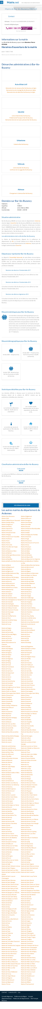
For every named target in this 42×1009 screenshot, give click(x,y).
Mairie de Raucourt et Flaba (10, 846)
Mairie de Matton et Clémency (10, 785)
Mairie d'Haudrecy (7, 699)
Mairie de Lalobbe (7, 740)
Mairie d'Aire (5, 518)
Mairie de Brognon (26, 589)
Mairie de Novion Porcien (28, 821)
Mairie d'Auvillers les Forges (10, 547)
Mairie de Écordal (7, 640)
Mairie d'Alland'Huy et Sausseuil (11, 520)
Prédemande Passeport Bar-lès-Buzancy (21, 118)
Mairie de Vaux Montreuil (9, 953)
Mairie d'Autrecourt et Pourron (30, 543)
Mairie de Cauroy (26, 594)
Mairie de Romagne (26, 736)
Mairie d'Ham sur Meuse (9, 691)
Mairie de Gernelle (26, 671)
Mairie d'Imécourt (26, 709)
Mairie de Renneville (27, 850)
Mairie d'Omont (25, 827)
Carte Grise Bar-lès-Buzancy (21, 168)
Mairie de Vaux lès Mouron (29, 949)
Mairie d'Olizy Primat (27, 825)
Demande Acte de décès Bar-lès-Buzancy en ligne (21, 92)
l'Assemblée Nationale (15, 257)
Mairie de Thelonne (7, 933)
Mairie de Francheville (27, 726)
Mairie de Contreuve (27, 620)
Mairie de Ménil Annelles (28, 787)
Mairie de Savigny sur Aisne (9, 899)
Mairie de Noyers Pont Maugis (29, 823)
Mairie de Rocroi (6, 858)
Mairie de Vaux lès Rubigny (29, 951)
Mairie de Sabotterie (7, 738)
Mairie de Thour (25, 752)
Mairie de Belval (6, 565)
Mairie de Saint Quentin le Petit (30, 886)
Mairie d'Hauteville (7, 701)
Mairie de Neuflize (7, 811)
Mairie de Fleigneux (7, 659)
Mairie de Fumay (26, 669)
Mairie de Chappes (26, 602)
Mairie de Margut (26, 779)
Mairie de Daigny (6, 628)
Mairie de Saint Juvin (27, 870)
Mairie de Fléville (26, 659)
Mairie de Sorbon (26, 917)
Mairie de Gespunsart (8, 673)
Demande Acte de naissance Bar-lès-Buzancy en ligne (21, 88)
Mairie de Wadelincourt (27, 976)
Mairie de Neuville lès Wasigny (10, 736)
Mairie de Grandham (27, 681)
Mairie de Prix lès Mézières (9, 837)
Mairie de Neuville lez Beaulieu (29, 815)
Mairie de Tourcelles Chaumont (11, 941)
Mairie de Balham (7, 553)
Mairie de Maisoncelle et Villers (10, 772)
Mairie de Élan (25, 640)
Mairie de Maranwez (27, 774)
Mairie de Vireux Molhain (28, 970)
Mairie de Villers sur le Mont (29, 968)
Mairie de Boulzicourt (27, 579)
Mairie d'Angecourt (7, 524)
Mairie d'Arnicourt (7, 530)
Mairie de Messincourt (8, 791)
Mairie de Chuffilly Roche (9, 616)
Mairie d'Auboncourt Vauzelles (10, 536)
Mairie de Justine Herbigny (9, 717)
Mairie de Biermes (7, 569)
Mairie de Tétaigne (26, 931)
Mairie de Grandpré (7, 683)
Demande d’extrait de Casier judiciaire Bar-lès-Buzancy (21, 120)
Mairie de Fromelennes (27, 667)
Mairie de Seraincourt (27, 905)
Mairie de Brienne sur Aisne (9, 587)
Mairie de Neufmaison (27, 811)
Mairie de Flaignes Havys (28, 656)
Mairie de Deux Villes (27, 756)
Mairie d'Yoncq (6, 984)
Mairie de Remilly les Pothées (10, 850)
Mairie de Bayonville (27, 557)
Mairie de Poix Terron (8, 833)
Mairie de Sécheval (7, 901)
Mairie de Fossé (6, 665)
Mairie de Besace (6, 722)
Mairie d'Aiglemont (26, 516)
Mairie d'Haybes (6, 703)
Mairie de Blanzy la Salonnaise (29, 573)
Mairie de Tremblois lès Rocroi (29, 945)
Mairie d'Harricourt (26, 697)
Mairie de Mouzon (26, 807)
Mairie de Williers (26, 982)
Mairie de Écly (25, 638)
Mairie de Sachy (25, 862)
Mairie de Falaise (6, 654)
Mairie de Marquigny (27, 781)
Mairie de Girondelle (27, 673)
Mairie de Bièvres (26, 569)
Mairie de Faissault (26, 652)
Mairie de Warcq (25, 978)
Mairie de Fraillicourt (27, 665)
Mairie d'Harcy (25, 695)
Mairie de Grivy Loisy (27, 683)
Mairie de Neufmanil (7, 813)
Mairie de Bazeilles (7, 559)
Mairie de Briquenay (7, 589)
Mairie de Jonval (6, 715)
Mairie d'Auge (25, 539)
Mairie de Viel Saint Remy (28, 957)
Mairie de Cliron (6, 618)
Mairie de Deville (6, 630)
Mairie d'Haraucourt (7, 695)
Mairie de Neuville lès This (9, 815)
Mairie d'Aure (5, 541)
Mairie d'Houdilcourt (8, 707)
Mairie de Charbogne (8, 604)
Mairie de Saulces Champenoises (30, 892)
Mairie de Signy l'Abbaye (9, 911)
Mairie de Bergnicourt (8, 567)
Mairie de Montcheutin (27, 797)
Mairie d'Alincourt (26, 518)
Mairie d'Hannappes (27, 691)
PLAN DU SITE (12, 992)
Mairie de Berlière (26, 719)
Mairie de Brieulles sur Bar (28, 587)
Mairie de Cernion (7, 596)
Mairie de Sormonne (27, 919)
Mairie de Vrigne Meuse (8, 976)
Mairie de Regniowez (27, 846)
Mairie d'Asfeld (25, 532)
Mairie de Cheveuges (8, 612)
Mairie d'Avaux (6, 549)
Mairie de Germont (7, 671)
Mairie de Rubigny (26, 860)
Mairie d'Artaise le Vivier (8, 532)
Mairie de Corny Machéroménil (30, 622)
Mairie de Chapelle (26, 722)
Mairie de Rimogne (7, 856)
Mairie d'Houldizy (26, 707)
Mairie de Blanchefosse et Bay (10, 573)
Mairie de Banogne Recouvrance (11, 555)
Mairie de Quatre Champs (9, 842)
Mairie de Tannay (26, 929)
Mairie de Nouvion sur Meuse (29, 819)
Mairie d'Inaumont (7, 711)
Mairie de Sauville (26, 897)
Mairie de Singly (25, 913)
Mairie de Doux (25, 634)
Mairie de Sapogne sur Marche (10, 892)
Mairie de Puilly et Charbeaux (29, 837)
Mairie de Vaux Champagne (29, 947)
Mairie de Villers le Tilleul (28, 964)
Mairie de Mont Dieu (7, 752)
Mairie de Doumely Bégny (9, 634)
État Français (34, 998)
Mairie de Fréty (25, 750)
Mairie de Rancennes (27, 844)
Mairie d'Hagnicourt (7, 689)
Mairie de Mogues (26, 791)
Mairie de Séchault (26, 899)
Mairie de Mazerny (7, 787)
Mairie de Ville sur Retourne (10, 962)
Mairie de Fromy (6, 669)
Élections (4, 1000)
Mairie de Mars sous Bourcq (10, 783)
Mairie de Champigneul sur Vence (11, 600)
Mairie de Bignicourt (7, 571)
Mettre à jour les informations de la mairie (12, 54)
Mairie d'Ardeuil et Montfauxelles (30, 528)
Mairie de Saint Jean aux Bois (10, 870)
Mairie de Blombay (7, 575)
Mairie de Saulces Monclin (9, 894)
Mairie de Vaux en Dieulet (9, 949)
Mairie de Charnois (26, 606)
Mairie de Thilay (6, 935)
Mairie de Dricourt (7, 638)
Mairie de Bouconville (27, 577)
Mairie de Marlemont (8, 781)
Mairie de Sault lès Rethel (28, 894)
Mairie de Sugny (25, 921)
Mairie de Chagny (26, 596)
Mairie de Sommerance (27, 915)
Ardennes (37, 221)
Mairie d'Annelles (26, 524)
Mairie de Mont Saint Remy (9, 797)
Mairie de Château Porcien (9, 608)
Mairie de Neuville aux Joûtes (10, 732)
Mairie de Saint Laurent (27, 872)
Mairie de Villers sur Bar (8, 968)
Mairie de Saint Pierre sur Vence (30, 884)
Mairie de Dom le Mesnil (28, 630)
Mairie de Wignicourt (8, 982)
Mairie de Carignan (7, 594)
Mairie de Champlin (7, 602)
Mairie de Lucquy (26, 768)
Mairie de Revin (6, 854)
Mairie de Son (6, 917)
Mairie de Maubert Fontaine (29, 785)
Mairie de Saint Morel (27, 882)
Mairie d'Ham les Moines (28, 689)
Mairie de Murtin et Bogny (9, 809)
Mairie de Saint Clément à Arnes (11, 866)
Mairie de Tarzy (6, 931)
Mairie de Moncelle (7, 730)
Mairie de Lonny (6, 768)
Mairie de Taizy (6, 929)
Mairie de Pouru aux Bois (28, 833)
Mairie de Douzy (6, 636)
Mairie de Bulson (6, 591)
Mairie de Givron (6, 677)
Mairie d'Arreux (25, 530)
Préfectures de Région (20, 996)
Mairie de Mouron (7, 807)
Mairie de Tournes (7, 943)
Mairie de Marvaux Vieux (28, 783)
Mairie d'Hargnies (7, 697)
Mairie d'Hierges (25, 705)
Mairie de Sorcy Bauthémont (10, 919)
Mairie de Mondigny (27, 793)
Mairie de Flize (25, 661)
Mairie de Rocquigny (27, 856)
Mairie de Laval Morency (9, 748)
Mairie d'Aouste (25, 526)
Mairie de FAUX (25, 654)
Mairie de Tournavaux (27, 941)
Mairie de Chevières (26, 612)
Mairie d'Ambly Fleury (8, 522)
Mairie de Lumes (6, 770)
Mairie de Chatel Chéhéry (28, 608)
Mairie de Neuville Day (27, 813)
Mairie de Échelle (6, 719)
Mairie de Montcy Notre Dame (30, 799)
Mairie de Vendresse (7, 955)
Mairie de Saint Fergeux (8, 868)
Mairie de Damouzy (26, 628)
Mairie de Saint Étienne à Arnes (30, 866)
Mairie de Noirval (26, 817)
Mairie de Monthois (7, 803)
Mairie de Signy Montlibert (9, 913)
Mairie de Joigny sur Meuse (29, 713)
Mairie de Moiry (6, 793)
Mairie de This (6, 937)
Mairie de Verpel (25, 955)
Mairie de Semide (7, 903)
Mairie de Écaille (25, 717)
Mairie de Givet (6, 675)
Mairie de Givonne (26, 675)
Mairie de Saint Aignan (27, 864)
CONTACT (4, 992)
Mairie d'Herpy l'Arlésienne (9, 705)
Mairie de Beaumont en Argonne (30, 559)
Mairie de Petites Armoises (28, 760)
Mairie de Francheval (8, 667)
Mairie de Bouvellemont (28, 583)
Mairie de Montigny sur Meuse (30, 803)
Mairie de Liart (25, 762)
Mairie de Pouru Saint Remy (10, 835)
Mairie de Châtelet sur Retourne (30, 748)
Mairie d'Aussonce (26, 541)
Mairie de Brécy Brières (8, 585)
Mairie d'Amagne (26, 520)
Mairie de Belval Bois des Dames (30, 565)
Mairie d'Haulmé (26, 699)
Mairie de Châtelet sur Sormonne (11, 750)
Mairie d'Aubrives (26, 536)
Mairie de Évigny (6, 650)
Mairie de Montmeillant (28, 805)
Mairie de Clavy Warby (27, 616)
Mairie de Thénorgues (27, 933)
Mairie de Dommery (7, 632)
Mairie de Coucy (6, 624)
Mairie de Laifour (26, 738)
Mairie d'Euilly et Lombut (28, 648)
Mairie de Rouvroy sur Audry (10, 860)
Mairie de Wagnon (7, 978)
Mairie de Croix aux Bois (9, 724)
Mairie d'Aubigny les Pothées (29, 534)
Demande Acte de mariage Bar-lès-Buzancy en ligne (21, 90)
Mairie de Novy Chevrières (9, 823)
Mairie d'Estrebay (26, 642)
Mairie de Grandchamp (8, 681)
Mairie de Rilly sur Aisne (28, 854)
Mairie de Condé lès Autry (28, 618)
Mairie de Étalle (6, 646)
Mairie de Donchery (26, 632)
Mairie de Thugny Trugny (28, 937)
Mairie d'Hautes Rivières (28, 758)
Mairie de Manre (6, 774)
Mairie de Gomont (26, 679)
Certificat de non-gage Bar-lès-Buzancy (21, 170)
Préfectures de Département (21, 998)
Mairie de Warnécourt (8, 980)
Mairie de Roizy (25, 858)
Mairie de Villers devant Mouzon (11, 964)
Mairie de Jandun (6, 713)
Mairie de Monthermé (27, 801)
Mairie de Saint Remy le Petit (10, 888)
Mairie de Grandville (7, 728)
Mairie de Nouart (7, 819)
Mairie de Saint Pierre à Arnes (10, 884)
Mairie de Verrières (7, 957)
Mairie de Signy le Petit (27, 911)
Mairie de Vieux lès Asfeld (9, 959)
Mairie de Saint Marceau (9, 880)
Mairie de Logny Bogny (8, 766)
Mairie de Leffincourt (8, 754)
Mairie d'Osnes (6, 829)
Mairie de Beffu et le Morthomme (11, 561)
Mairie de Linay (6, 764)
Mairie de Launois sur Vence (29, 746)
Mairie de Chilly (6, 614)
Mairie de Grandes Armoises (10, 758)
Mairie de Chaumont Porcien (10, 610)
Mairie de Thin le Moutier (28, 935)
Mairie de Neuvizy (7, 817)
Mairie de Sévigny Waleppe (29, 909)
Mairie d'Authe (6, 543)
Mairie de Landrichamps (9, 746)
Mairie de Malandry (26, 772)
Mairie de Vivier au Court (28, 972)
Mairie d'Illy (5, 709)
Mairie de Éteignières (27, 646)
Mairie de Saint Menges (8, 882)
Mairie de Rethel (25, 852)
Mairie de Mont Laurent (8, 795)
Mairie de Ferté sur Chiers (9, 726)
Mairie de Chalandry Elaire (9, 598)
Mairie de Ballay (25, 553)
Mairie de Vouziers (26, 974)
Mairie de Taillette (7, 927)
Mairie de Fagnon (7, 652)
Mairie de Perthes (7, 831)
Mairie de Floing (6, 663)
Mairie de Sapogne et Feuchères (30, 890)
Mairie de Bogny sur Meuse (29, 575)
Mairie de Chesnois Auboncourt (30, 610)
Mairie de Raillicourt (7, 844)
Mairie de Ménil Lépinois (9, 789)
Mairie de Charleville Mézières (10, 606)
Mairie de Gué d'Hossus (28, 685)
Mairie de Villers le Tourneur (10, 966)
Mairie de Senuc (6, 905)
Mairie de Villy (6, 970)
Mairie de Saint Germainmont (29, 868)
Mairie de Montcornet (8, 799)
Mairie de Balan (25, 551)
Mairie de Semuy (26, 903)
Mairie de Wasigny (26, 980)
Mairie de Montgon (7, 801)
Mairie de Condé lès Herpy (9, 620)
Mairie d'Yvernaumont (27, 984)
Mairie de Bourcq (7, 581)
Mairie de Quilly (25, 842)
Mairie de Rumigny (7, 862)
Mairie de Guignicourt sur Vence (11, 687)
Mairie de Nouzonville (8, 821)
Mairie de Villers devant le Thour (30, 962)
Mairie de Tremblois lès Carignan (11, 945)
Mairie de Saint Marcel (27, 880)
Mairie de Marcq (25, 776)
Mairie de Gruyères (7, 685)
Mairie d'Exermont (26, 650)
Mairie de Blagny (26, 571)
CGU (19, 992)
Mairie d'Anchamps (26, 522)
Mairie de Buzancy (26, 591)
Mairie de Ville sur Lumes (28, 959)
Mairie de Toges (6, 939)
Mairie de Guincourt (27, 687)
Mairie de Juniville (26, 715)
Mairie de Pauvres (26, 829)
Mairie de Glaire (6, 679)
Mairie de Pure (25, 839)
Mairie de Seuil (25, 907)
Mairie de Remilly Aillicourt (28, 848)
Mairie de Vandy (6, 947)
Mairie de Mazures (7, 760)
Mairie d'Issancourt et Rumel (29, 711)
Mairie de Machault (26, 770)
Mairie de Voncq (6, 974)
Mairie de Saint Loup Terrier (29, 876)
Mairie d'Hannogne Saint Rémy (30, 693)
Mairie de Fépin (6, 656)
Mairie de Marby (6, 776)
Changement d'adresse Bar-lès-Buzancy (21, 193)
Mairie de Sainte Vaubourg (9, 890)
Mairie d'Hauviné (26, 701)
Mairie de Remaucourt (8, 848)
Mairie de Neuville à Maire (28, 730)
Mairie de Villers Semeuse (28, 966)
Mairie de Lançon (7, 742)
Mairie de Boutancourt (8, 583)
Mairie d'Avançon (26, 547)
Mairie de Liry (25, 764)
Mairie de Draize (25, 636)
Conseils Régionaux (7, 996)
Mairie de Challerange (27, 598)
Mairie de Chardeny (26, 604)
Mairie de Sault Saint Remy (9, 897)
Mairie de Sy (5, 925)
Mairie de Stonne (7, 921)
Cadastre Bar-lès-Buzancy (21, 144)
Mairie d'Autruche (7, 545)
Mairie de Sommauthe (8, 915)
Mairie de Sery (6, 907)
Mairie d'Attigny (6, 534)
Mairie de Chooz (25, 614)
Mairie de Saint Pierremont (9, 886)
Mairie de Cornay (7, 622)
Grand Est (13, 223)
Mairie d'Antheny (7, 526)
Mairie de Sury (6, 923)
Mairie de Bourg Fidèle (27, 581)
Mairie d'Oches (6, 825)
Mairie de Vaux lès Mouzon (9, 951)
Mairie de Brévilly (26, 585)
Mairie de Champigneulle (28, 600)
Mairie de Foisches (26, 663)
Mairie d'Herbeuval (26, 703)
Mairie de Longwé (26, 766)
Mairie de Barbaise (26, 555)
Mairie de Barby (6, 557)
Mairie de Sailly (6, 864)
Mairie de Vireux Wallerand (9, 972)
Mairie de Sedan (25, 901)
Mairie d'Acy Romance (8, 516)
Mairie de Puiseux (7, 839)
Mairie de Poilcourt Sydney (29, 831)
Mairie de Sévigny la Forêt (9, 909)
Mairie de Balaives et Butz (9, 551)
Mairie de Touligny (26, 939)
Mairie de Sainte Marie (27, 888)
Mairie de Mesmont (26, 789)
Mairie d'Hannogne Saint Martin (11, 693)
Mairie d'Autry (25, 545)
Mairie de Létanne (7, 762)
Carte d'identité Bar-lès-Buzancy (21, 116)
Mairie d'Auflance (7, 539)
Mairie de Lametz (26, 740)
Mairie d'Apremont (7, 528)
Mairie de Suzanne (26, 923)
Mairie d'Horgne (25, 728)
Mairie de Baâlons (26, 549)
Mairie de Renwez (7, 852)
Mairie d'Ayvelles (6, 756)
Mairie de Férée (25, 724)
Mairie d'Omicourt (7, 827)
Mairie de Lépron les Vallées (29, 754)
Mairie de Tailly (25, 927)
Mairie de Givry (25, 677)
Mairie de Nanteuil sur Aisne (29, 809)
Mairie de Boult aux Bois (9, 579)
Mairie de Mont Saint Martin (29, 795)
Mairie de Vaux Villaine (27, 953)
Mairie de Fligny (6, 661)
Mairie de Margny (7, 779)
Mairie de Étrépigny (7, 648)
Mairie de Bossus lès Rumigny (10, 577)
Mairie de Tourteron (27, 943)
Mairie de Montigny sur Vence (10, 805)
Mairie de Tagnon (26, 925)
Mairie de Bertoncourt (27, 567)
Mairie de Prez (25, 835)
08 (12, 241)
